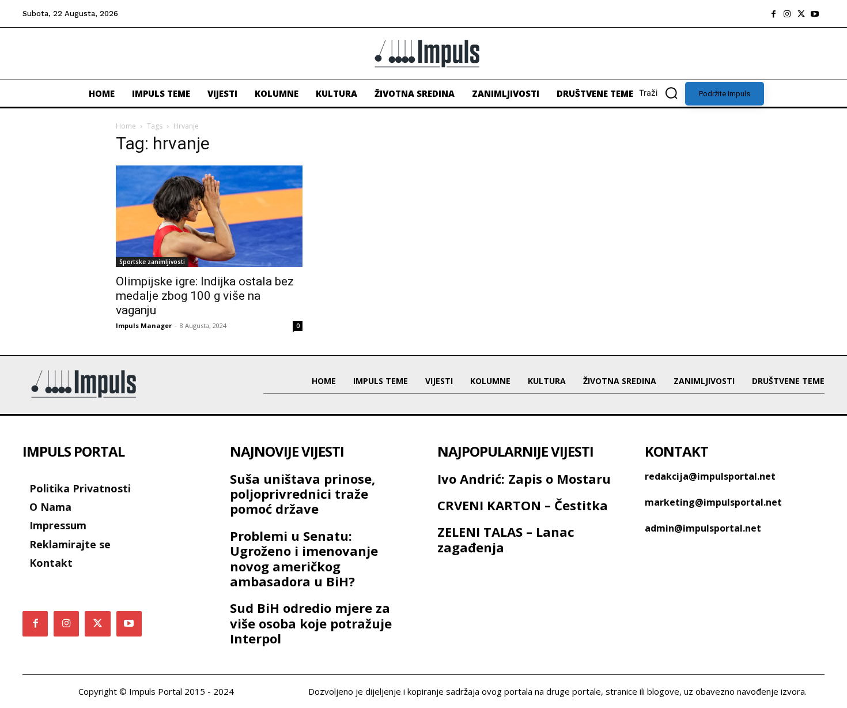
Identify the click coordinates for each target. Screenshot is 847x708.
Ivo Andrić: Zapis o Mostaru (524, 478)
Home (126, 126)
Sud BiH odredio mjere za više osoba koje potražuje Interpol (311, 623)
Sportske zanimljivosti (152, 262)
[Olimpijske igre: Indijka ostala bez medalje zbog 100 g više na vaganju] (209, 216)
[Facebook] (773, 14)
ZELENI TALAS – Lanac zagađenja (505, 539)
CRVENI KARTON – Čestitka (522, 505)
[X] (801, 14)
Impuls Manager (144, 325)
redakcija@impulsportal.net (710, 476)
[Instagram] (787, 14)
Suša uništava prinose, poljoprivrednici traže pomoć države (302, 494)
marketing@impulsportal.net (713, 502)
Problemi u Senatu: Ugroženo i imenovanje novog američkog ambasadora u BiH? (304, 558)
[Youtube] (815, 14)
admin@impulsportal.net (703, 528)
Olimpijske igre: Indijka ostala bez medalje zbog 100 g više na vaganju (205, 295)
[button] (662, 93)
